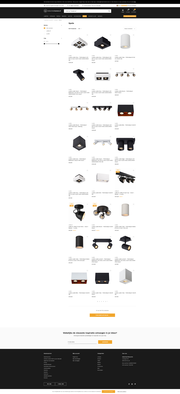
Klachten (46, 370)
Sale (84, 16)
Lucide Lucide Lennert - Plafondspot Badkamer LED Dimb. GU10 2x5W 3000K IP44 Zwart (102, 260)
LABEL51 (48, 31)
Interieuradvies (47, 368)
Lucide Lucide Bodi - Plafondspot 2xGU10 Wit (102, 193)
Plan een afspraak (129, 16)
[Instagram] (132, 384)
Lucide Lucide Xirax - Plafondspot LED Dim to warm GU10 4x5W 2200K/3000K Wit (79, 59)
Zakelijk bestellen (48, 375)
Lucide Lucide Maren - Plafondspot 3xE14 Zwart (102, 227)
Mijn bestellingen (76, 358)
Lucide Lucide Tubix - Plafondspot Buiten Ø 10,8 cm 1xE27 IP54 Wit (125, 227)
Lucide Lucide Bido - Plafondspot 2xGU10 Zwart (125, 125)
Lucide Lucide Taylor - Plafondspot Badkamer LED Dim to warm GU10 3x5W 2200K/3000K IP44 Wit (102, 160)
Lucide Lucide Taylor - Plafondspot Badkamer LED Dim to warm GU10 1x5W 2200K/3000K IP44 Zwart (79, 93)
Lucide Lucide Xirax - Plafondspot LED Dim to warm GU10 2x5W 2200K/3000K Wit (102, 93)
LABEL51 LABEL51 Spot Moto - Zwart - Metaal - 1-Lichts (79, 227)
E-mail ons (61, 384)
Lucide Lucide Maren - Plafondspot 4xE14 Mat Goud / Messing (78, 125)
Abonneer (105, 342)
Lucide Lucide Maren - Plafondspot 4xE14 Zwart (124, 92)
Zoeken (109, 11)
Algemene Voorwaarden (49, 360)
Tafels (58, 16)
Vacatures (46, 374)
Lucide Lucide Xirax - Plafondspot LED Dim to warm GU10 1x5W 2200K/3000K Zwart (101, 59)
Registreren (75, 356)
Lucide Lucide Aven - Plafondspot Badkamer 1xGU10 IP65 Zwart (77, 159)
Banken (64, 16)
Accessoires (77, 16)
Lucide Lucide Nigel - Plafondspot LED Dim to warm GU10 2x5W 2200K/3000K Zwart (125, 160)
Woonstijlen (92, 16)
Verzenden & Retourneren (49, 366)
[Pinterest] (135, 384)
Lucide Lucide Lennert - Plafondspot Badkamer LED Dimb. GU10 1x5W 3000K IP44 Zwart (125, 260)
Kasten (70, 16)
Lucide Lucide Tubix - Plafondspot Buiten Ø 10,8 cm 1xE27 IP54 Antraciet (79, 259)
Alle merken (49, 28)
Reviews (46, 377)
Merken (100, 16)
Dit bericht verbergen (108, 391)
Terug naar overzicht (48, 19)
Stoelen (52, 16)
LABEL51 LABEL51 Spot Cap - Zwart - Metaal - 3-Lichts (124, 193)
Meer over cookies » (122, 391)
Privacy (45, 362)
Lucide (48, 33)
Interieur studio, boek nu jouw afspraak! (53, 358)
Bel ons (49, 384)
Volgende (107, 301)
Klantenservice (47, 356)
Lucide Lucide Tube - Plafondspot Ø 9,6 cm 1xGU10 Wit (125, 58)
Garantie (46, 372)
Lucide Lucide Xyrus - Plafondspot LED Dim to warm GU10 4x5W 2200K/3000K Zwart (102, 126)
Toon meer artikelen (101, 315)
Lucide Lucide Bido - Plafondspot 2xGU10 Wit (79, 293)
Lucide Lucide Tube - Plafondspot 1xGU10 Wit (125, 293)
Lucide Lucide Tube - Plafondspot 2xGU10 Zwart (102, 293)
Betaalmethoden (47, 364)
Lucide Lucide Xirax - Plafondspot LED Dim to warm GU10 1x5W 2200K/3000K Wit (78, 194)
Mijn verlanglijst (76, 360)
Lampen (46, 16)
